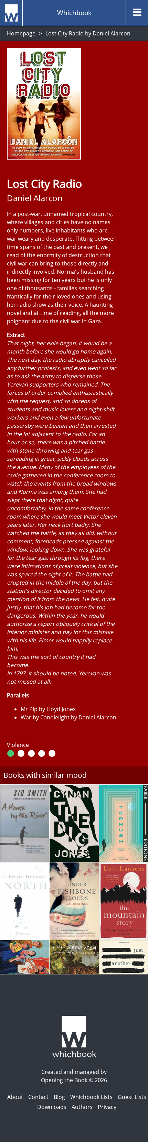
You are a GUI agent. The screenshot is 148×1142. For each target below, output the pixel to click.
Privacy (107, 1107)
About (15, 1097)
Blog (59, 1097)
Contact (38, 1097)
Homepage (21, 33)
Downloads (51, 1107)
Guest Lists (132, 1097)
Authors (82, 1107)
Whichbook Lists (91, 1097)
